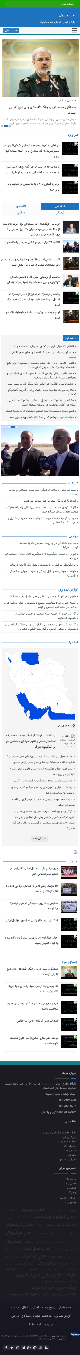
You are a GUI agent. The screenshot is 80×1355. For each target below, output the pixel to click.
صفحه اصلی (64, 1307)
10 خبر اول (71, 338)
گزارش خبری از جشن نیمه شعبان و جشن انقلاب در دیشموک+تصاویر (46, 616)
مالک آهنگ (46, 1263)
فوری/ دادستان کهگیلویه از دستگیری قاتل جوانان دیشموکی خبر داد (41, 556)
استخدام (71, 1188)
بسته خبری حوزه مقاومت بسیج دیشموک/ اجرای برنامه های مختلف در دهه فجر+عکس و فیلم (41, 605)
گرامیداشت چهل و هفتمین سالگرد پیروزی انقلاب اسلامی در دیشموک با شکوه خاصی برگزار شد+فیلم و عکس (41, 627)
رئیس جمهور (70, 1249)
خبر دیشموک (48, 1084)
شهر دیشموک (34, 1256)
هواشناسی (33, 1269)
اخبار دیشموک (32, 1210)
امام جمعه (9, 1217)
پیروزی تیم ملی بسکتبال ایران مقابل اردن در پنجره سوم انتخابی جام (33, 871)
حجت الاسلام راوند (44, 1234)
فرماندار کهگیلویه (67, 1264)
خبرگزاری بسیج (68, 1160)
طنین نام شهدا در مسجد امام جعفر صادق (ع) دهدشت (43, 596)
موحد (7, 1264)
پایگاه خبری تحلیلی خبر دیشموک (60, 1281)
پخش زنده (70, 1202)
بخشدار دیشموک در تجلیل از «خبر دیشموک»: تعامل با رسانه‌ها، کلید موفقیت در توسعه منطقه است (33, 299)
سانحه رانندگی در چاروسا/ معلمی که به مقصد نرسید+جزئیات (48, 545)
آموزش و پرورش (57, 1210)
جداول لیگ (70, 1146)
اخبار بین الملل (30, 1307)
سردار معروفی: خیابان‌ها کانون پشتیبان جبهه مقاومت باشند (32, 1006)
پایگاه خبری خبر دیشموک (54, 1287)
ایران (39, 1225)
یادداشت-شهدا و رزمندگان (37, 1316)
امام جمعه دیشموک (66, 1225)
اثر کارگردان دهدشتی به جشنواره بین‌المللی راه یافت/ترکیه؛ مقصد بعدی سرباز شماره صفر (41, 509)
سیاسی (21, 212)
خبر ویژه (73, 135)
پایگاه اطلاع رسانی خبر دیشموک (46, 1275)
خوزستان (40, 1242)
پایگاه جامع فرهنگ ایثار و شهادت (59, 1133)
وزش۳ (72, 1192)
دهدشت (29, 1242)
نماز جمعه (72, 1269)
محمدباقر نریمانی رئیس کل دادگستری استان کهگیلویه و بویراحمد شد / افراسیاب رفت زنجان (41, 375)
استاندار (9, 1210)
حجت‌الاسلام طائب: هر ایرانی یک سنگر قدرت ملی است (41, 384)
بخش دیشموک (19, 1224)
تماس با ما (70, 1183)
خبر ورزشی (71, 1242)
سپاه (7, 1249)
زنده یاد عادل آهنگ (37, 1249)
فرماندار (8, 1257)
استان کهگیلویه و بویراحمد (55, 1217)
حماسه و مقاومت (67, 1142)
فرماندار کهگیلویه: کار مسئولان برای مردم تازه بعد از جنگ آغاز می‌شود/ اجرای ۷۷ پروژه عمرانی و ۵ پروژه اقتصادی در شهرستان (31, 229)
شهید (17, 1257)
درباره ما (71, 1179)
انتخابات (49, 1225)
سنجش (72, 1155)
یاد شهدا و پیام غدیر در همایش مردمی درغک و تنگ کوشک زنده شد (32, 888)
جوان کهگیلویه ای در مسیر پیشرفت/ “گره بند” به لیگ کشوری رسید (31, 940)
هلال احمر (52, 1269)
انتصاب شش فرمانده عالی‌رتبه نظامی (37, 1020)
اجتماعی (60, 206)
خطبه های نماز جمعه (55, 1242)
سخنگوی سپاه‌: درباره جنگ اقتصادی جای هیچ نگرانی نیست (43, 354)
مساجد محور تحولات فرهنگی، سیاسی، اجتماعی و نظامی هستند (43, 492)
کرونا (45, 1294)
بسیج (73, 1233)
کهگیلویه (36, 1294)
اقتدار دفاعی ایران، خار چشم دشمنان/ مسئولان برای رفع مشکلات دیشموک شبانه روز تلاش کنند (41, 365)
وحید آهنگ (11, 1269)
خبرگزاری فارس (68, 1198)
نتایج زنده (71, 1151)
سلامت (17, 1249)
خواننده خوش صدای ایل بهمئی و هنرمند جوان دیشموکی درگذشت (43, 573)
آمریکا (73, 1210)
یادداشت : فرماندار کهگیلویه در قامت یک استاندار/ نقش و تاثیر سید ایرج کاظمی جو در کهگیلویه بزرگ (30, 741)
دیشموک (13, 1242)
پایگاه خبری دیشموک (63, 1294)
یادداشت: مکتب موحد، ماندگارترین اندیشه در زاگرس (43, 780)
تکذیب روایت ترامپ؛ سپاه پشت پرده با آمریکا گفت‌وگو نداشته (42, 392)
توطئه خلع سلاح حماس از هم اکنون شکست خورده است (34, 1041)
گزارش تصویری (62, 1316)
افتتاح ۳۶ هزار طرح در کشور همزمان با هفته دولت (32, 242)
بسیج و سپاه (62, 1234)
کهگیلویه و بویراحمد (18, 1294)
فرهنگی (60, 212)
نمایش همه (39, 838)
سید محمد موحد (57, 1257)
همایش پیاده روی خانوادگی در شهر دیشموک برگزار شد (33, 906)
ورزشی (15, 1316)
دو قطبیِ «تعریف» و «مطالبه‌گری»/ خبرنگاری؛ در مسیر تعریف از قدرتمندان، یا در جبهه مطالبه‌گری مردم (31, 151)
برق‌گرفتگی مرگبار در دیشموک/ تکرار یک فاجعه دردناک (43, 565)
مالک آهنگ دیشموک (24, 1264)
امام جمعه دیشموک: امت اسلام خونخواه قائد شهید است (40, 411)
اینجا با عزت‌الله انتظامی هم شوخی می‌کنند (50, 501)
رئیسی (58, 1249)
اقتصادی (21, 206)
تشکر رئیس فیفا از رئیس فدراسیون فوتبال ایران (32, 920)
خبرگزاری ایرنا (69, 1137)
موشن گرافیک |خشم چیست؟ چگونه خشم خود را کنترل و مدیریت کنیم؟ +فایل (43, 520)
